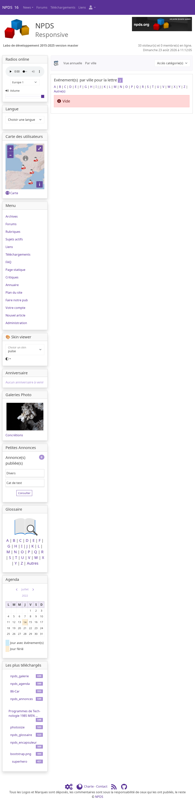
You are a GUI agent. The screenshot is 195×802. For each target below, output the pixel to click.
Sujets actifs (14, 239)
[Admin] (70, 786)
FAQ (8, 262)
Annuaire (12, 285)
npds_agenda (20, 684)
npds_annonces (21, 699)
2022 (25, 595)
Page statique (15, 270)
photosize (17, 727)
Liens (82, 7)
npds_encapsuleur (23, 742)
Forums (41, 7)
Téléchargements (62, 7)
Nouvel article (15, 315)
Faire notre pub (17, 300)
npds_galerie (19, 676)
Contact (101, 786)
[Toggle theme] (25, 359)
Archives (12, 216)
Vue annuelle (72, 63)
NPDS (99, 797)
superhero (19, 761)
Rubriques (13, 232)
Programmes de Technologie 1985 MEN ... (24, 713)
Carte (14, 193)
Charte (89, 786)
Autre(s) (59, 91)
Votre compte (15, 308)
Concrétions (14, 435)
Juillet (25, 589)
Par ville (90, 63)
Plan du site (14, 292)
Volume (14, 90)
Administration (16, 323)
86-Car (15, 691)
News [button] (27, 7)
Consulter (24, 493)
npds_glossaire (21, 735)
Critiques (12, 277)
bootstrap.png (20, 754)
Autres (32, 563)
